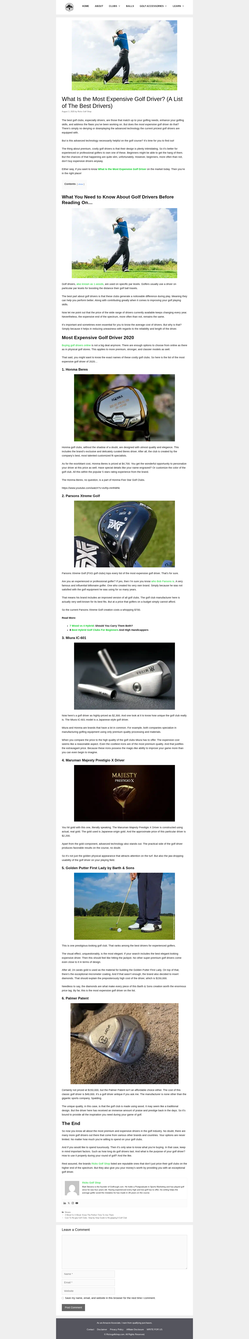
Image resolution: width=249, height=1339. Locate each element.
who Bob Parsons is (162, 581)
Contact (90, 1329)
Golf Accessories (152, 6)
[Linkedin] (64, 1203)
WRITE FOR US (154, 1329)
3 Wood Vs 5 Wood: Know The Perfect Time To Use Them (89, 1215)
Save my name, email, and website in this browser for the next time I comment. (110, 1298)
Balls (130, 6)
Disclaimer (102, 1329)
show (80, 184)
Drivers (68, 1212)
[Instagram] (72, 1203)
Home (85, 6)
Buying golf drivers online (76, 345)
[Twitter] (68, 1203)
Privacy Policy (116, 1329)
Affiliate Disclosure (135, 1329)
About (99, 6)
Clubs (113, 6)
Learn (177, 6)
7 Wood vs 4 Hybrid (82, 625)
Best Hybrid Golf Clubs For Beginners (95, 630)
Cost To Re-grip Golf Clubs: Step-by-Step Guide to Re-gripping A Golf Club (96, 1218)
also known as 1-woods (90, 284)
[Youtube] (77, 1203)
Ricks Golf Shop (101, 1163)
